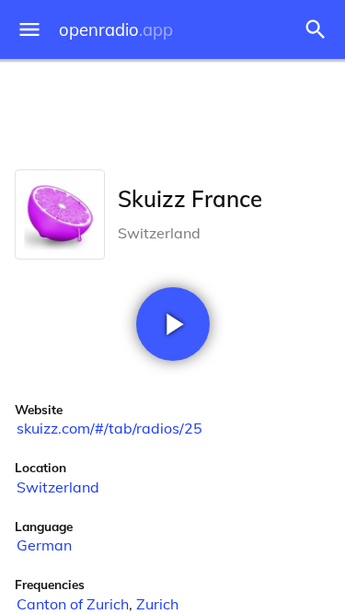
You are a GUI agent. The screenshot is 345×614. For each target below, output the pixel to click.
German (44, 545)
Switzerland (58, 487)
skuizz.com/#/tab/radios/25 (109, 428)
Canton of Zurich (73, 604)
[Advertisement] (172, 110)
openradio (116, 30)
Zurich (157, 604)
